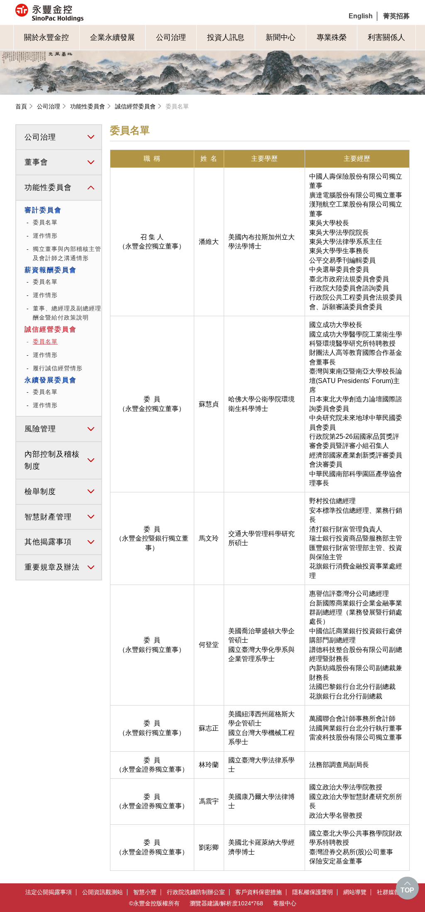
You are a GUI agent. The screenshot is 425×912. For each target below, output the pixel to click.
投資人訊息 (225, 37)
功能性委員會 (87, 106)
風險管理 (40, 429)
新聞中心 (281, 37)
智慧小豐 (144, 892)
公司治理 (171, 37)
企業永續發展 (112, 37)
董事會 (36, 162)
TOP (407, 890)
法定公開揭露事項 (48, 892)
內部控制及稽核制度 (52, 460)
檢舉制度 (40, 491)
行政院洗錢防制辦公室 (196, 892)
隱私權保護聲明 (312, 892)
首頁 (21, 106)
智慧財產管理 (48, 517)
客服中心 (284, 903)
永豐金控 (84, 12)
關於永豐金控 (46, 37)
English (361, 16)
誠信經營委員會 (135, 106)
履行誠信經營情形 (58, 368)
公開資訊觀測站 (102, 892)
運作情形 (45, 235)
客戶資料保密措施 (258, 892)
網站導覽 (354, 892)
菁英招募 (396, 16)
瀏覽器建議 (204, 903)
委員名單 (177, 106)
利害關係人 (386, 37)
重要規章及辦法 (52, 567)
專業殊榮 (332, 37)
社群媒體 (388, 892)
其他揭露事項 (48, 542)
